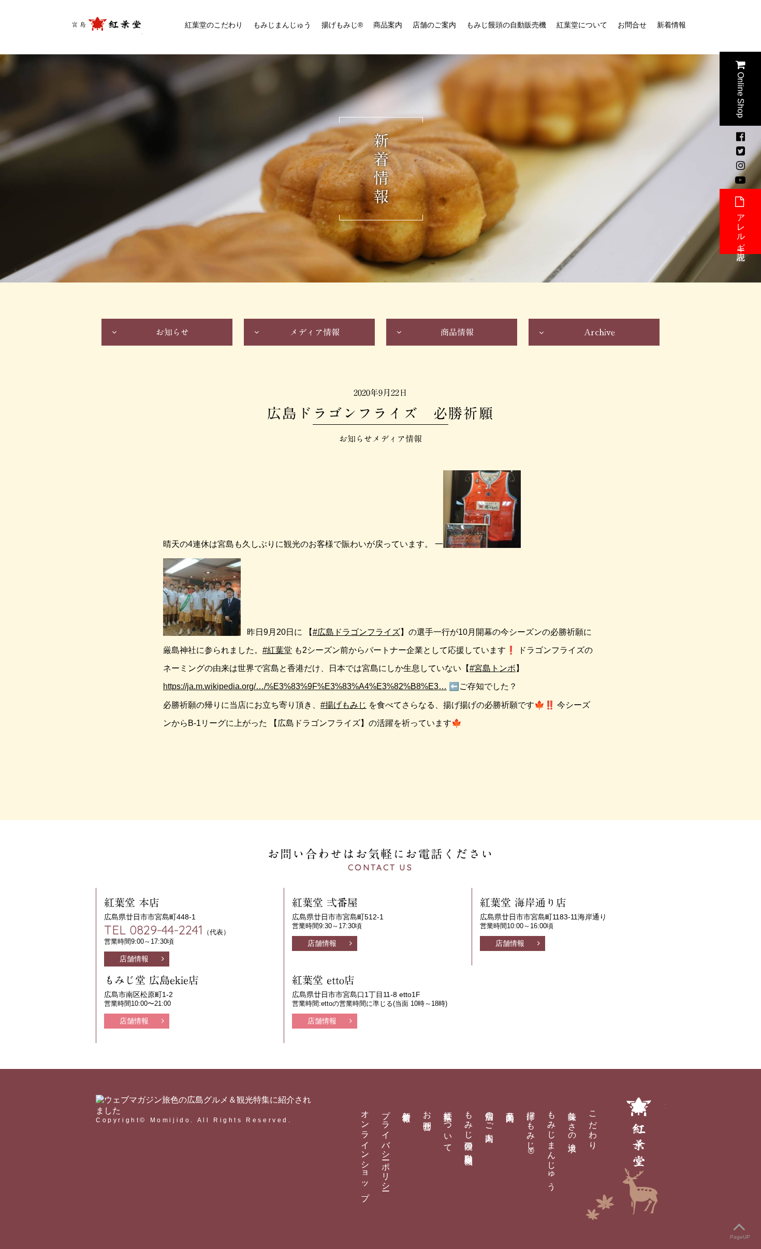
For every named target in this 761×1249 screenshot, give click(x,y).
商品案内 (387, 25)
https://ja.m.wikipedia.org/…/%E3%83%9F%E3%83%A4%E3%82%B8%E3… (305, 686)
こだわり (593, 1125)
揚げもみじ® (342, 25)
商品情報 (457, 332)
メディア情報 (315, 332)
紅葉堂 (106, 27)
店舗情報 (134, 959)
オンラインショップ (365, 1151)
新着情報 (671, 25)
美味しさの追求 (572, 1122)
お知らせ (172, 332)
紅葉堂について (582, 25)
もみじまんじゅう (282, 25)
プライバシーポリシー (386, 1146)
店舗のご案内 (434, 25)
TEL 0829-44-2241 (153, 930)
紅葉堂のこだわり (214, 25)
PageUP (740, 1237)
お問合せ (632, 25)
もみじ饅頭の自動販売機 (506, 25)
